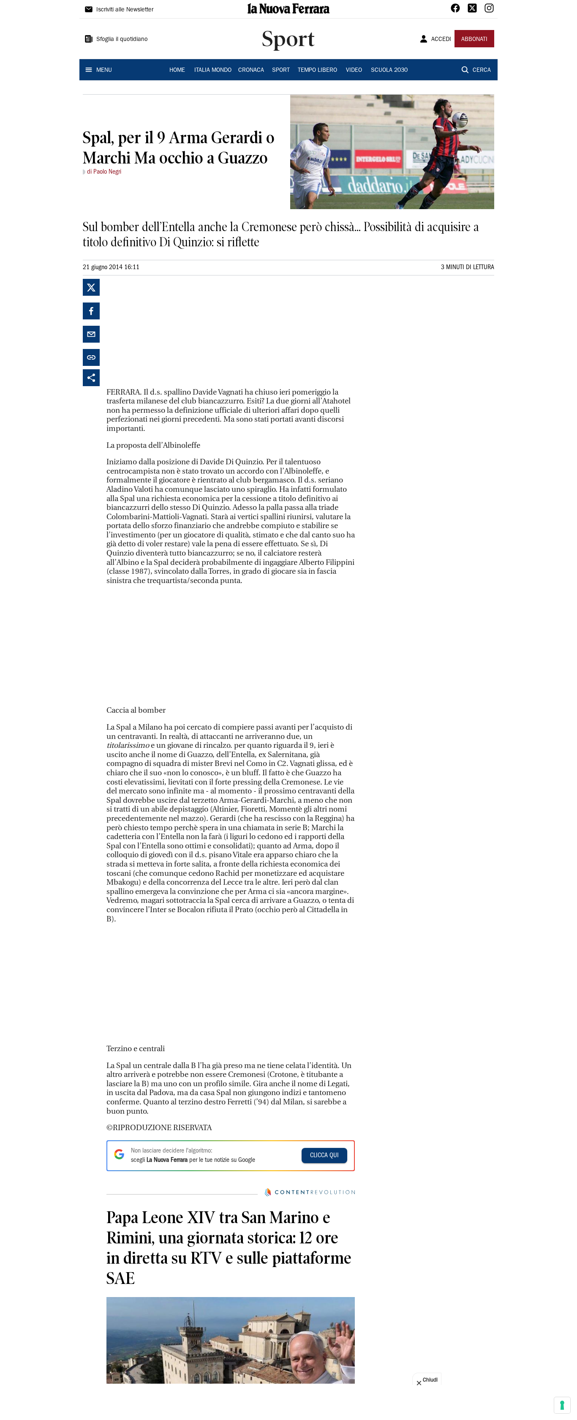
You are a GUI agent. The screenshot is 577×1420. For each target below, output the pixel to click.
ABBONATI (474, 40)
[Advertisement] (169, 331)
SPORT (281, 71)
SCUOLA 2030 (389, 71)
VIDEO (354, 71)
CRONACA (251, 71)
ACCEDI (441, 40)
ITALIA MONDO (212, 71)
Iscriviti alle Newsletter (124, 10)
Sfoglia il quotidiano (122, 40)
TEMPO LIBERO (317, 71)
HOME (177, 71)
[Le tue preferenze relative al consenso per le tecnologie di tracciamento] (562, 1405)
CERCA (482, 71)
